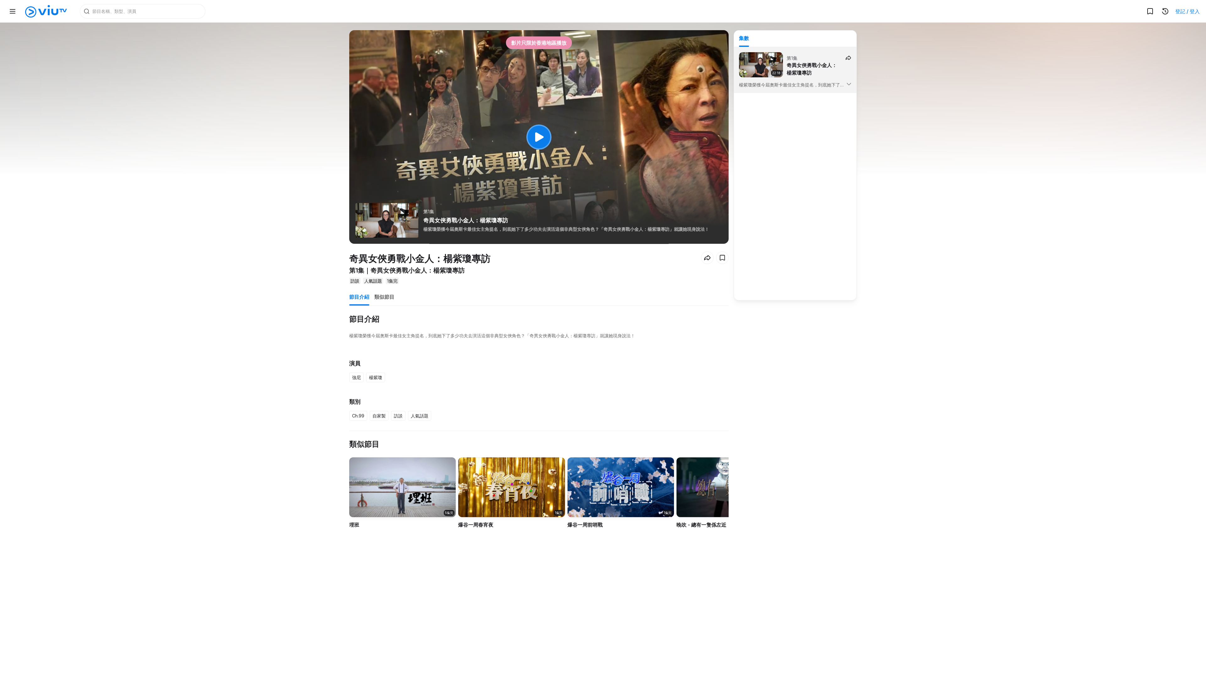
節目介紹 (359, 297)
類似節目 (384, 297)
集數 (744, 38)
